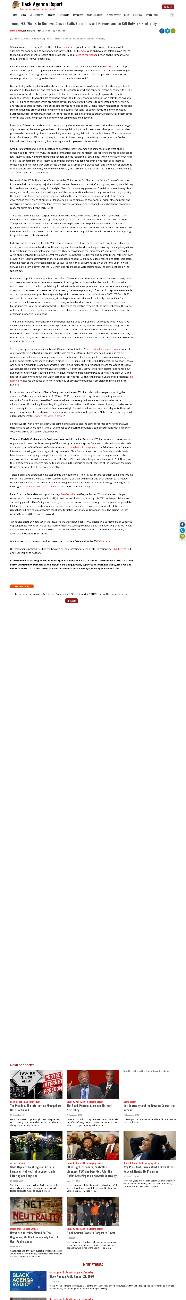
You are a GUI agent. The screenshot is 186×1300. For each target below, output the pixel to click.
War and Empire (151, 15)
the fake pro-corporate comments (41, 486)
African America (36, 15)
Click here (104, 541)
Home (14, 15)
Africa (23, 15)
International (78, 15)
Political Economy (113, 15)
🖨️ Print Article (59, 30)
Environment (64, 15)
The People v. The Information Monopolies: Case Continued (35, 1107)
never (66, 47)
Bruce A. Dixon (16, 30)
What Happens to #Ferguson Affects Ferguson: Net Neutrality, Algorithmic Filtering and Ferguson (33, 1171)
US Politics (137, 15)
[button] (57, 39)
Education (51, 15)
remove (82, 51)
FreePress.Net (68, 494)
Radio (126, 15)
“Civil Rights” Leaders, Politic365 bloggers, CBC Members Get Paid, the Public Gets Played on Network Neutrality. (92, 1171)
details (108, 66)
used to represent (86, 54)
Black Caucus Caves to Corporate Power (91, 1232)
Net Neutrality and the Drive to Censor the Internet (149, 1107)
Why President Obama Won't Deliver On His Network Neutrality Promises (149, 1169)
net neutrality (22, 586)
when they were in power (50, 416)
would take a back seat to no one (103, 349)
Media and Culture (94, 15)
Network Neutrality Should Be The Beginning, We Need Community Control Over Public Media (34, 1237)
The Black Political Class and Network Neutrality (89, 1107)
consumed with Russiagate (79, 447)
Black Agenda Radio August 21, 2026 (71, 1276)
